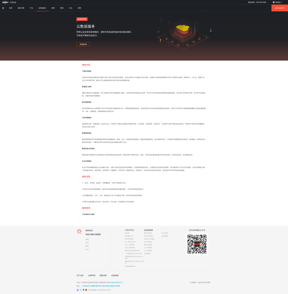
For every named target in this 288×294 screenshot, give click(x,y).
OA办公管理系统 (130, 247)
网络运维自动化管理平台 (132, 250)
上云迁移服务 (148, 247)
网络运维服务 (148, 233)
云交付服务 (164, 233)
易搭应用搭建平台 (130, 266)
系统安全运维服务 (149, 239)
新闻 (53, 8)
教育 (87, 246)
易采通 (127, 233)
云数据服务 (147, 253)
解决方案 (21, 8)
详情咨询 (83, 44)
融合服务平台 (129, 236)
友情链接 (114, 275)
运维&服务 (42, 8)
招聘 (79, 8)
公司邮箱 (193, 282)
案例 (61, 8)
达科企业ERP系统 (204, 282)
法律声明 (91, 275)
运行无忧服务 (148, 242)
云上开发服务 (148, 250)
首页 (10, 8)
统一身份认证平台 (130, 242)
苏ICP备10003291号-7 (115, 282)
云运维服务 (164, 236)
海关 (87, 243)
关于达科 (80, 275)
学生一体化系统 (129, 245)
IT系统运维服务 (148, 236)
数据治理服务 (148, 245)
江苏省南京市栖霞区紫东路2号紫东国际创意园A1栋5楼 (101, 286)
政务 (87, 239)
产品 (31, 8)
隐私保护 (103, 275)
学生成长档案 (129, 239)
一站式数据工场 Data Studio (133, 253)
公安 (87, 249)
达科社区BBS (279, 8)
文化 (70, 8)
